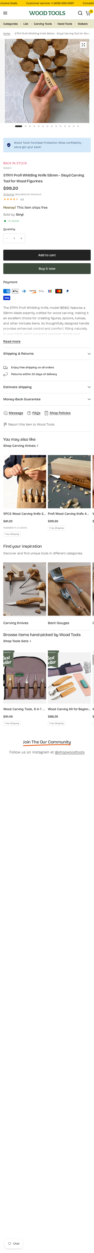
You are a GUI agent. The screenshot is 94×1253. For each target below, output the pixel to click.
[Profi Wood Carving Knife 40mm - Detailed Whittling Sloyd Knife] (69, 481)
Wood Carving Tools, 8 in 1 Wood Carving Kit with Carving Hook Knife (24, 709)
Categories (10, 24)
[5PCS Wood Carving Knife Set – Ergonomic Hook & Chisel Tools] (24, 481)
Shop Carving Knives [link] (19, 445)
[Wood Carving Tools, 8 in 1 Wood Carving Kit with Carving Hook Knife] (24, 677)
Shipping (8, 194)
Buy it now (47, 269)
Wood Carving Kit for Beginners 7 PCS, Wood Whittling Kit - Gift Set (69, 709)
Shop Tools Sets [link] (15, 641)
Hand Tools (64, 24)
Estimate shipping (17, 387)
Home (6, 33)
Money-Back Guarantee (22, 399)
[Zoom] (83, 45)
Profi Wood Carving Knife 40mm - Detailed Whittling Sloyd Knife (69, 513)
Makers (83, 24)
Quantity (9, 229)
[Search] (80, 13)
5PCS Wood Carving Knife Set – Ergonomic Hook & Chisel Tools (24, 513)
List (25, 24)
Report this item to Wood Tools (30, 424)
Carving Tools (43, 24)
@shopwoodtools (70, 752)
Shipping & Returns (18, 354)
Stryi (20, 214)
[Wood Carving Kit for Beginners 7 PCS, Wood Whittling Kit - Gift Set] (69, 677)
